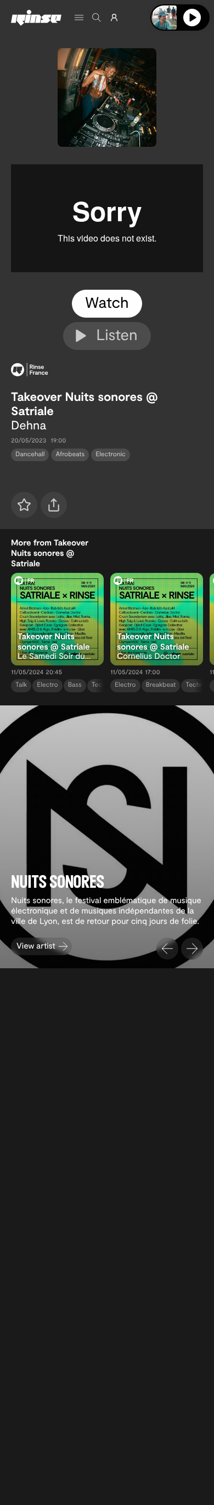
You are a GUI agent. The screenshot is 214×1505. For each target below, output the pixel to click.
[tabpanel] (107, 218)
